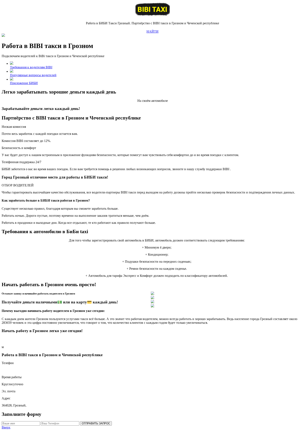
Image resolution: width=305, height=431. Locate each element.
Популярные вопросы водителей (33, 75)
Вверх (6, 427)
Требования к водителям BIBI (31, 67)
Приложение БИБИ (24, 83)
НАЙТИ (152, 31)
